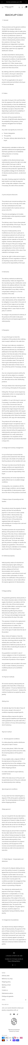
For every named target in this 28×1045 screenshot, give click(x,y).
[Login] (22, 7)
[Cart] (25, 7)
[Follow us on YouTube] (14, 1014)
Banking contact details (6, 986)
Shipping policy (6, 982)
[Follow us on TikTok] (17, 1014)
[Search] (19, 7)
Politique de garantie (7, 996)
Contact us (5, 990)
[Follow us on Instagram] (10, 1014)
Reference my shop (7, 979)
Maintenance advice (7, 993)
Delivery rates (5, 976)
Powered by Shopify (14, 1031)
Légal (3, 999)
